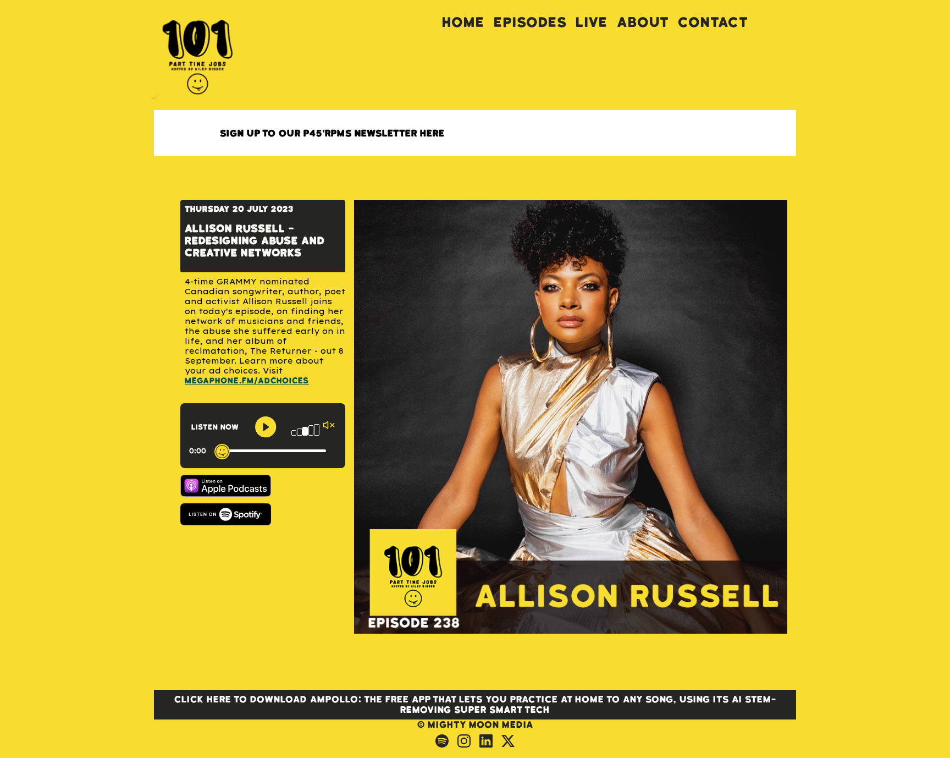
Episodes (530, 22)
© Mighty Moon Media (475, 724)
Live (592, 22)
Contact (713, 22)
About (643, 22)
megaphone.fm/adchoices (247, 381)
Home (463, 22)
